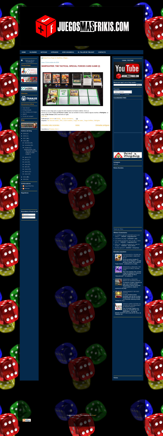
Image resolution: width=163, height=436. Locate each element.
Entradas (26, 214)
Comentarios (27, 217)
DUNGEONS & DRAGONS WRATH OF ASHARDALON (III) (131, 280)
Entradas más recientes (50, 125)
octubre (27, 147)
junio (26, 162)
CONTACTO (102, 52)
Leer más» (44, 116)
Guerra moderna (68, 120)
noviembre (28, 145)
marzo (26, 169)
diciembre (27, 143)
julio (26, 159)
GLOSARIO (33, 52)
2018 (24, 136)
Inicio (77, 125)
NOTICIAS (44, 52)
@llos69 (116, 164)
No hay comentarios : (68, 118)
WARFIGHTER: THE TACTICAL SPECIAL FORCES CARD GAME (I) (70, 66)
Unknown (27, 188)
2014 (24, 179)
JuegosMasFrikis (29, 186)
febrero (27, 171)
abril (26, 166)
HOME (24, 52)
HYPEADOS (54, 52)
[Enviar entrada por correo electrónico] (76, 118)
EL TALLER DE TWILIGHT (86, 52)
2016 (24, 140)
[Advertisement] (29, 249)
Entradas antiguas (102, 125)
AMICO (25, 114)
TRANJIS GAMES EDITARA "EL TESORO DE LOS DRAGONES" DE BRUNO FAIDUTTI (132, 305)
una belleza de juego (120, 238)
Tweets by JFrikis (118, 229)
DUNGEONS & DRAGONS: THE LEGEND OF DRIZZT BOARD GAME (132, 268)
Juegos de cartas (78, 120)
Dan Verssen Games (53, 120)
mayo (26, 164)
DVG (61, 120)
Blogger (94, 415)
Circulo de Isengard (28, 116)
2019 (24, 133)
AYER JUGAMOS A (68, 52)
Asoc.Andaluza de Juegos (30, 112)
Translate (126, 94)
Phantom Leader (63, 112)
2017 (24, 138)
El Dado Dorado (27, 110)
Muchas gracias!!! (120, 247)
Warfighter (97, 120)
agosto (27, 157)
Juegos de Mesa (88, 120)
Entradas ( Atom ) (54, 129)
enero (26, 174)
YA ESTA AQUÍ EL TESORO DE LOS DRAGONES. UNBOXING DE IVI (132, 256)
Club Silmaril (26, 108)
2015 (24, 177)
